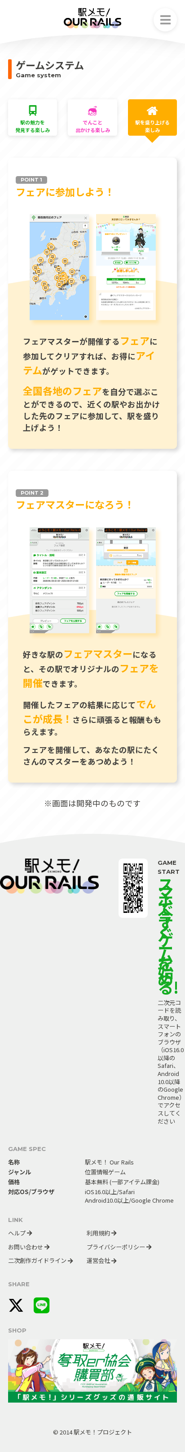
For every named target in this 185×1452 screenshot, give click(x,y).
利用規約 (99, 1233)
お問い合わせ (26, 1247)
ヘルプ (17, 1233)
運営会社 (99, 1260)
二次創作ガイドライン (38, 1260)
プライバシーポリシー (116, 1247)
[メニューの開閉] (165, 20)
